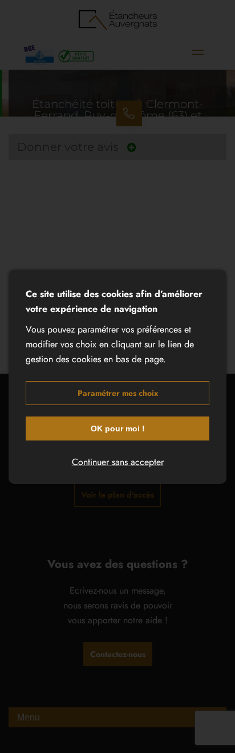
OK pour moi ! (118, 428)
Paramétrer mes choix (118, 393)
